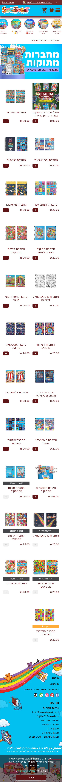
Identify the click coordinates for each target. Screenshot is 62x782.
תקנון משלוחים (50, 732)
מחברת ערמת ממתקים (16, 537)
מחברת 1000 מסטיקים (46, 585)
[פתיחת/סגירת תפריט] (58, 10)
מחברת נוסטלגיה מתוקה (16, 346)
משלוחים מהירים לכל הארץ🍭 (37, 2)
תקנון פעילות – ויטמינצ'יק (44, 736)
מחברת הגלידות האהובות (45, 633)
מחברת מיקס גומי (16, 583)
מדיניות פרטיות (50, 720)
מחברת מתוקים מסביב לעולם (46, 250)
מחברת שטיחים (16, 112)
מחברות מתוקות (39, 40)
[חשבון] (51, 11)
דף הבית (55, 40)
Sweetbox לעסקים (48, 716)
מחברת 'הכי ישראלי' (46, 160)
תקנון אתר (53, 728)
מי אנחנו (54, 683)
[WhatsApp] (41, 695)
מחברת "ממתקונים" (45, 204)
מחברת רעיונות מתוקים (46, 346)
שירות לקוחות (51, 708)
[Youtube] (52, 695)
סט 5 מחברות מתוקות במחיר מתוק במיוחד (46, 114)
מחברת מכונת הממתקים (16, 489)
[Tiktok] (35, 695)
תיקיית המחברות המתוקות (46, 489)
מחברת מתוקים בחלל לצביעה (46, 298)
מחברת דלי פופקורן (16, 392)
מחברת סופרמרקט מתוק (46, 442)
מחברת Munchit (16, 204)
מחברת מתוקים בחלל (46, 535)
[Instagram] (47, 695)
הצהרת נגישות (50, 724)
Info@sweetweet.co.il (45, 712)
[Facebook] (57, 695)
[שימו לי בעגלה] (35, 121)
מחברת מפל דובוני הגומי (16, 298)
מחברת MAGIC (16, 160)
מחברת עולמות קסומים (16, 442)
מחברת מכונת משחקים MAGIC (46, 394)
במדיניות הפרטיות (26, 770)
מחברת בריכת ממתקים (16, 250)
